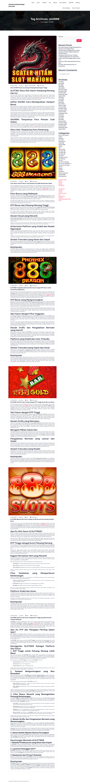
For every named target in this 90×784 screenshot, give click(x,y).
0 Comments (41, 85)
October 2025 (62, 92)
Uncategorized (62, 176)
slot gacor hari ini (63, 157)
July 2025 (61, 97)
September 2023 (63, 127)
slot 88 (35, 623)
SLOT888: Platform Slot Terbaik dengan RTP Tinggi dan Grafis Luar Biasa (32, 402)
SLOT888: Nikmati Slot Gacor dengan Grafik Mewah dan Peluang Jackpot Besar (32, 520)
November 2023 (63, 124)
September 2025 (63, 94)
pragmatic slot (62, 196)
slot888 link (48, 295)
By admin (21, 85)
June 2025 (61, 99)
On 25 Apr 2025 (13, 615)
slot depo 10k (62, 151)
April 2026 (61, 86)
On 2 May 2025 (13, 181)
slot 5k (60, 200)
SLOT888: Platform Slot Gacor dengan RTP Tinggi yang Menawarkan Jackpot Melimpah (30, 618)
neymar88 (61, 143)
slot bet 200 (62, 149)
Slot (50, 2)
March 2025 (62, 103)
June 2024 (61, 116)
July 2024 (61, 115)
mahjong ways (62, 188)
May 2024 (61, 118)
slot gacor (61, 155)
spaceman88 (62, 174)
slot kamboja (62, 158)
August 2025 (62, 96)
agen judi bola (61, 185)
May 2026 (61, 85)
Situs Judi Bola (62, 2)
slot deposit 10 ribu (63, 179)
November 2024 (63, 110)
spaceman (61, 171)
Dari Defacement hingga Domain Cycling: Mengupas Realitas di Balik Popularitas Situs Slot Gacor (69, 52)
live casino (61, 140)
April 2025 (61, 102)
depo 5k (60, 181)
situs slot (60, 190)
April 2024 (61, 119)
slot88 (30, 85)
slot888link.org (43, 524)
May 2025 (61, 100)
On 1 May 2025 (13, 517)
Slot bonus (61, 197)
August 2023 (62, 129)
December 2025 (63, 89)
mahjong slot (62, 141)
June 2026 (61, 83)
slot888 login (45, 188)
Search (61, 36)
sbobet (60, 146)
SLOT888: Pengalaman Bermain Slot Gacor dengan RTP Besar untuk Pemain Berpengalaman (30, 288)
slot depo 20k (62, 152)
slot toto (60, 182)
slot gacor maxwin (62, 193)
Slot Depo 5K (62, 154)
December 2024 (63, 108)
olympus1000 (62, 144)
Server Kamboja (66, 8)
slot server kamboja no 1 (65, 163)
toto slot (60, 191)
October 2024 (62, 111)
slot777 (36, 126)
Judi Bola (44, 2)
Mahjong (78, 2)
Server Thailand (76, 8)
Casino (38, 2)
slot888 (33, 85)
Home (33, 2)
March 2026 (62, 88)
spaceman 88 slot (63, 173)
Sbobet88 (71, 2)
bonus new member (64, 135)
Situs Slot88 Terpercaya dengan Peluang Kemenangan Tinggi (28, 87)
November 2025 (63, 91)
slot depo (60, 184)
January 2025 (62, 107)
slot (38, 96)
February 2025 (62, 105)
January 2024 (62, 121)
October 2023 (62, 126)
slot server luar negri (64, 165)
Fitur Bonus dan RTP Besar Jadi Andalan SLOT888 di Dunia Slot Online (31, 183)
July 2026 (61, 81)
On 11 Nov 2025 (13, 85)
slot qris (61, 160)
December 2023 (63, 122)
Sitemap (55, 2)
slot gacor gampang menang (65, 199)
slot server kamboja (64, 162)
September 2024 (63, 113)
